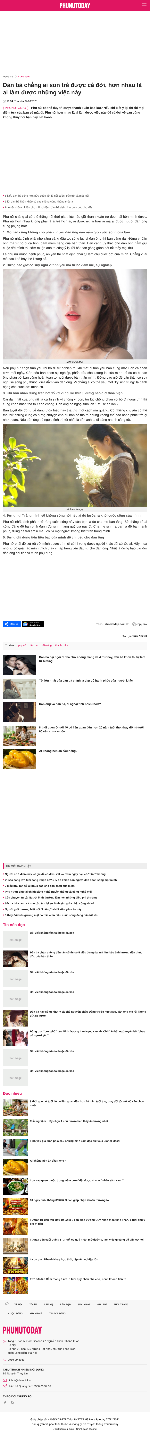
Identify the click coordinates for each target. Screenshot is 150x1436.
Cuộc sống (24, 76)
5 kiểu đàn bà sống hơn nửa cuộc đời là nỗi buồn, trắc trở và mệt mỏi (47, 195)
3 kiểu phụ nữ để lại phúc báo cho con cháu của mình (40, 885)
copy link (142, 624)
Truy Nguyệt (139, 636)
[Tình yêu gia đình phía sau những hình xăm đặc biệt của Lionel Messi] (15, 1147)
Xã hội (18, 1304)
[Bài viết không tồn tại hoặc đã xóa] (15, 939)
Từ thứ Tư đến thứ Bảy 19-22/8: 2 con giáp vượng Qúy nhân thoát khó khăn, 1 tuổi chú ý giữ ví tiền (87, 1221)
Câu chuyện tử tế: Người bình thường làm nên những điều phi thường (51, 897)
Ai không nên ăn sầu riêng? (58, 751)
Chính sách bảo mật (86, 1429)
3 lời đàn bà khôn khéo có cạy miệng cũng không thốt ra (39, 201)
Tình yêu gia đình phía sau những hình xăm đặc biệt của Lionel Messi (75, 1140)
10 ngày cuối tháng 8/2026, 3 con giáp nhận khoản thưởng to (69, 1200)
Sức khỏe (84, 1304)
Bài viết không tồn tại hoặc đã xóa (52, 932)
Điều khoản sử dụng (63, 1429)
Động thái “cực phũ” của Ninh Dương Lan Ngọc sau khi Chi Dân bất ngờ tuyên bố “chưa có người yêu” (88, 1033)
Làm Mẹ (48, 1304)
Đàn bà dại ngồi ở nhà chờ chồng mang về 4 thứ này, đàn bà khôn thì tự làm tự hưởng (92, 659)
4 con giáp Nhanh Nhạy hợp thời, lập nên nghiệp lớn (64, 1259)
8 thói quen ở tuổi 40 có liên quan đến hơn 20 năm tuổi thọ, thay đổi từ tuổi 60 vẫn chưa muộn (91, 729)
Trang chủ (8, 76)
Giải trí (102, 1304)
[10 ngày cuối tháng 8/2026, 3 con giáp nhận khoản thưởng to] (15, 1206)
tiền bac (34, 645)
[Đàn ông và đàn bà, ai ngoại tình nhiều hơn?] (19, 712)
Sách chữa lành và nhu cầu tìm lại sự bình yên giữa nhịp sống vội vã (49, 903)
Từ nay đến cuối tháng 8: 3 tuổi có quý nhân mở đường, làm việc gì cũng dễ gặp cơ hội (87, 1239)
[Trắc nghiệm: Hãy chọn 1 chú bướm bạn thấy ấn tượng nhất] (15, 1127)
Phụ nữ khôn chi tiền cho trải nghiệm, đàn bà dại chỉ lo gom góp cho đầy (49, 207)
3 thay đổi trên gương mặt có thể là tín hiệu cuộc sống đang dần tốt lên (51, 915)
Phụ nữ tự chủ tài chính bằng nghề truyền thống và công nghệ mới (48, 891)
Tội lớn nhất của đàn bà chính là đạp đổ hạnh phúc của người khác (86, 680)
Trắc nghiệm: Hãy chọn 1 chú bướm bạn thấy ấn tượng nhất (69, 1121)
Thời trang (121, 1304)
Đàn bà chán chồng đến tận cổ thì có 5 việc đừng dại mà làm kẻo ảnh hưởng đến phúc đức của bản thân (86, 954)
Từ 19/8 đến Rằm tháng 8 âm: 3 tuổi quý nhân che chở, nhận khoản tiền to (78, 1279)
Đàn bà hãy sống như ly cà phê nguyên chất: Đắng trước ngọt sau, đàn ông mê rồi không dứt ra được (88, 1013)
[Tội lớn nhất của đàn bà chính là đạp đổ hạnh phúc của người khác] (19, 689)
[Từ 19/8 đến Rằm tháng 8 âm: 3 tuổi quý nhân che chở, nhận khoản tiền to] (15, 1285)
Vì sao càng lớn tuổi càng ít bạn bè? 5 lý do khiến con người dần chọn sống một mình (61, 879)
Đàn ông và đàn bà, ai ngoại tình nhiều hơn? (70, 704)
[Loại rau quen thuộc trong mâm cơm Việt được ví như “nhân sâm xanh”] (15, 1186)
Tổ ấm (33, 1304)
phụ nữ (22, 645)
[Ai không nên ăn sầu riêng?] (19, 759)
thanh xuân (61, 645)
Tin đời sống (57, 1313)
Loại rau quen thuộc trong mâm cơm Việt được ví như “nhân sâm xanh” (77, 1180)
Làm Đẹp (65, 1304)
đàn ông (47, 645)
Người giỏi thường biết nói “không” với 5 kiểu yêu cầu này (43, 909)
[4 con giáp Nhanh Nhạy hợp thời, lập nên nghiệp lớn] (15, 1265)
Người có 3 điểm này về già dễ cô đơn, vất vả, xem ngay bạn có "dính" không (55, 874)
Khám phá (35, 1313)
